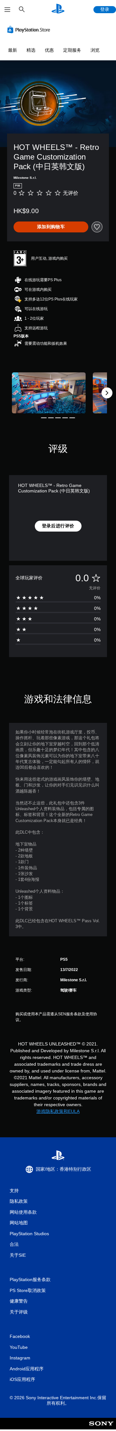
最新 (12, 50)
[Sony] (101, 1428)
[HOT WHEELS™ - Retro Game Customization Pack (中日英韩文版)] (49, 393)
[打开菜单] (7, 9)
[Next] (107, 392)
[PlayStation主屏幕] (58, 9)
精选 (30, 50)
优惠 (49, 50)
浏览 (95, 50)
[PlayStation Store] (30, 29)
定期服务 (72, 50)
